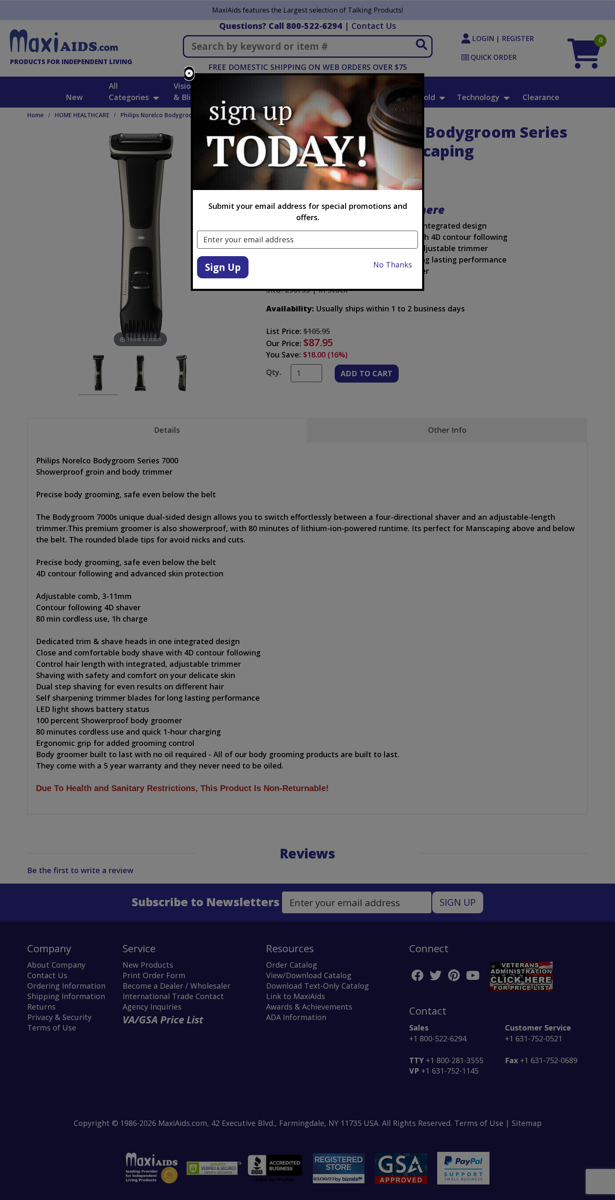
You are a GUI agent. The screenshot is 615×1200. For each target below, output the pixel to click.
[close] (189, 73)
